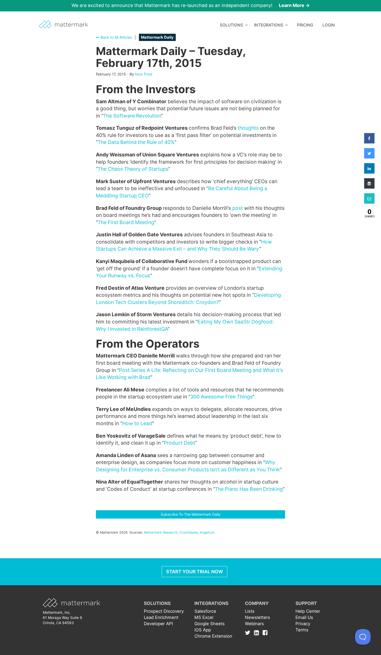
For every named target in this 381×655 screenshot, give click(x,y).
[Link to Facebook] (265, 632)
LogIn (328, 25)
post (237, 208)
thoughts (248, 128)
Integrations (269, 25)
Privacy (302, 623)
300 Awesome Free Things (221, 397)
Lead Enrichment (161, 617)
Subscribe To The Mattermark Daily (191, 514)
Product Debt (179, 443)
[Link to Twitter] (249, 632)
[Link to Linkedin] (258, 632)
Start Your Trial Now (194, 571)
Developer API (158, 623)
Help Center (307, 611)
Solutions (232, 25)
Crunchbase (188, 532)
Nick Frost (143, 74)
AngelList (207, 532)
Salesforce (205, 611)
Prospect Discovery (164, 611)
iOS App (202, 629)
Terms (301, 629)
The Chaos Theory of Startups (133, 169)
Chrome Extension (213, 636)
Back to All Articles (116, 37)
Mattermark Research (160, 532)
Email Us (304, 617)
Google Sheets (209, 623)
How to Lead (137, 423)
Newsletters (257, 617)
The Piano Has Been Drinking (249, 489)
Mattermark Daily (157, 37)
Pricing (305, 25)
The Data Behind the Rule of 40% (136, 142)
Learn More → (294, 5)
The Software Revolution (132, 116)
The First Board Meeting (126, 222)
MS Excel (203, 617)
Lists (250, 611)
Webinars (254, 623)
